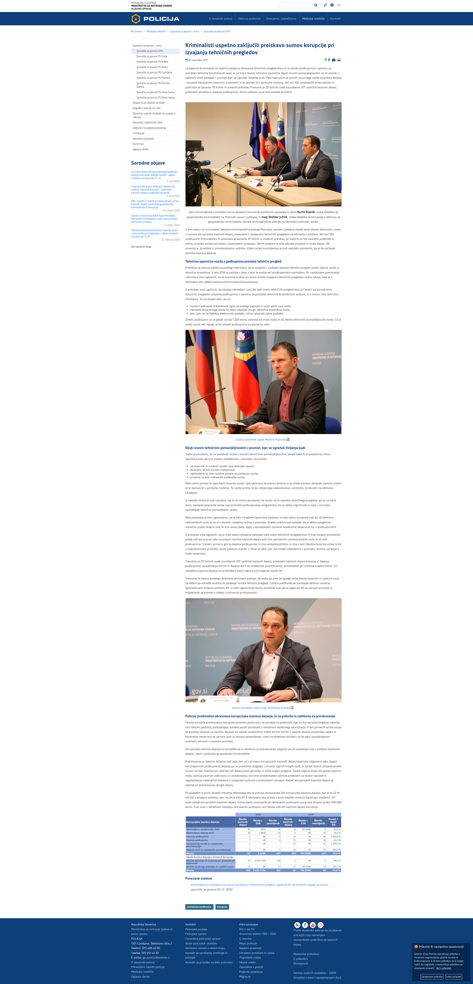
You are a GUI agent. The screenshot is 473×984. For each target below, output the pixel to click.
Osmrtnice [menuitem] (138, 144)
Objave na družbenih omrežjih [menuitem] (149, 102)
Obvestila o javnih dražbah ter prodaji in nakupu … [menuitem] (154, 115)
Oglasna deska (141, 149)
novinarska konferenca (199, 906)
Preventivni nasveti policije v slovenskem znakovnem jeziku (326, 5)
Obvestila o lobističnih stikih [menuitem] (148, 122)
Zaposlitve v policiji (251, 967)
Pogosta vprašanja (250, 971)
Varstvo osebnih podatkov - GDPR (314, 973)
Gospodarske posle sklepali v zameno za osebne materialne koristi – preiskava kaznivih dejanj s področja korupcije (153, 189)
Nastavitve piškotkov (306, 954)
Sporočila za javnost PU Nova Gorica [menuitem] (155, 92)
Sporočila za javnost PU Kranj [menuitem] (152, 67)
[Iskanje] (316, 5)
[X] (297, 925)
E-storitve (245, 938)
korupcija (222, 906)
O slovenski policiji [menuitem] (220, 18)
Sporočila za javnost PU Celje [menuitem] (151, 56)
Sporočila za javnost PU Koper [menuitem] (152, 61)
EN (339, 5)
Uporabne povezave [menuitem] (143, 138)
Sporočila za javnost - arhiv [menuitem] (147, 45)
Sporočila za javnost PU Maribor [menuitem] (153, 77)
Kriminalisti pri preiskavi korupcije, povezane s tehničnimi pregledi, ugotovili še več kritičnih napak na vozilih (259, 884)
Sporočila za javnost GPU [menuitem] (149, 51)
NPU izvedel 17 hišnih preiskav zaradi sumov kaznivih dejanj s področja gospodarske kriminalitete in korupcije (155, 204)
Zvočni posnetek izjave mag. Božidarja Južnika (261, 708)
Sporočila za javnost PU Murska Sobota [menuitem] (153, 85)
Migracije (245, 976)
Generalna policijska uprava (202, 938)
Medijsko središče (142, 971)
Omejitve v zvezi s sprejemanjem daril (317, 977)
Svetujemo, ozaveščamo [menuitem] (281, 18)
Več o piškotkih (443, 968)
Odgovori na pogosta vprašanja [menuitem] (149, 128)
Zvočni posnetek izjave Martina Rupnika (261, 439)
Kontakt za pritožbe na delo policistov (209, 962)
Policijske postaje (196, 929)
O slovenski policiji (143, 962)
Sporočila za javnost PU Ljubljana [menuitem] (154, 72)
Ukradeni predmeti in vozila (256, 953)
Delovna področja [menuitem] (249, 18)
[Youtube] (313, 925)
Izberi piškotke (453, 976)
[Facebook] (305, 925)
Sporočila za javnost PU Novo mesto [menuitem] (155, 97)
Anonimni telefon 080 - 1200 (257, 934)
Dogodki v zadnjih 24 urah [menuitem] (147, 108)
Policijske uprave (196, 934)
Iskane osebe (247, 962)
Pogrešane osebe (250, 957)
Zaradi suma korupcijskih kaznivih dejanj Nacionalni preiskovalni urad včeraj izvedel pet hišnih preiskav (154, 219)
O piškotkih (300, 959)
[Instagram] (321, 925)
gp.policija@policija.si (156, 957)
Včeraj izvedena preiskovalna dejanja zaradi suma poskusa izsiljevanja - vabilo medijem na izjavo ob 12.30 (154, 233)
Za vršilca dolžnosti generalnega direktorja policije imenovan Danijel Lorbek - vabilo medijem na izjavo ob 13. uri (154, 175)
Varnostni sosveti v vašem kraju (205, 948)
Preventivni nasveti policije (148, 967)
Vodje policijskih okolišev (201, 943)
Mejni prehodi (248, 943)
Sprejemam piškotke (432, 976)
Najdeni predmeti (250, 948)
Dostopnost (332, 5)
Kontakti (335, 18)
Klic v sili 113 (246, 929)
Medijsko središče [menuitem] (313, 18)
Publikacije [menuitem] (138, 133)
